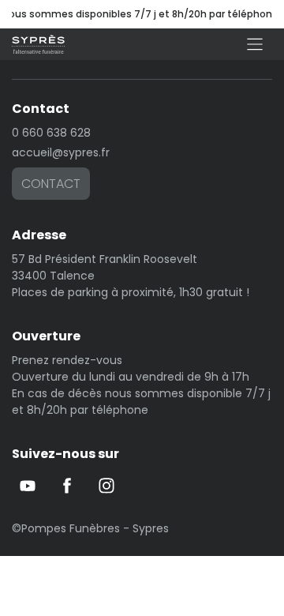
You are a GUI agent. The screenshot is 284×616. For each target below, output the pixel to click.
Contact (50, 184)
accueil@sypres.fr (61, 152)
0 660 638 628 (51, 133)
